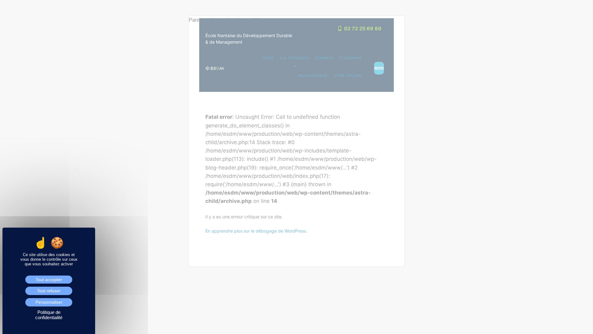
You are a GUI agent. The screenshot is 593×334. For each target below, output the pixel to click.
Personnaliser (49, 302)
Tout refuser (49, 290)
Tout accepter (49, 279)
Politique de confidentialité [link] (48, 315)
